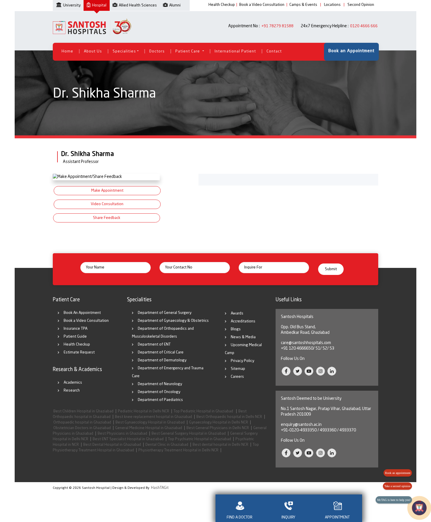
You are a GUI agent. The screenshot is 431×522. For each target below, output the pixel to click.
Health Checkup (221, 5)
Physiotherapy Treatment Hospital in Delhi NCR (178, 450)
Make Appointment (107, 191)
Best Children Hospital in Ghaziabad (83, 411)
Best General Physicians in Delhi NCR (217, 428)
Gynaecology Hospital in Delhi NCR (218, 422)
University (72, 5)
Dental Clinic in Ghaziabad (166, 445)
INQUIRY (288, 517)
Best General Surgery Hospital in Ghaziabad (189, 434)
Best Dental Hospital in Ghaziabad (112, 445)
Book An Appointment (82, 313)
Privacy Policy (242, 361)
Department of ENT (154, 344)
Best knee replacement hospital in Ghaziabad (153, 417)
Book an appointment (397, 473)
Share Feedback (106, 218)
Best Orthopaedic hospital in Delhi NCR (229, 417)
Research (72, 390)
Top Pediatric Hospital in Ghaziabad (204, 411)
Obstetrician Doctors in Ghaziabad (82, 428)
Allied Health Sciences (138, 5)
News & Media (243, 337)
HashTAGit (160, 488)
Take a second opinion (397, 486)
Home (67, 51)
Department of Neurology (160, 384)
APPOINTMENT (337, 517)
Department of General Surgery (164, 313)
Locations (332, 5)
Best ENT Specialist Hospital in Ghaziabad (128, 439)
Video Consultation (107, 204)
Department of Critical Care (161, 352)
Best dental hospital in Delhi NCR (220, 445)
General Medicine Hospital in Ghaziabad (148, 428)
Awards (237, 313)
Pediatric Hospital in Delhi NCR (143, 411)
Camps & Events (303, 5)
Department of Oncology (159, 392)
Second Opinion (360, 5)
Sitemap (238, 369)
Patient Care (188, 51)
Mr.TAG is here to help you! (393, 499)
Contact (274, 51)
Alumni (175, 5)
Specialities (124, 51)
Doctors (157, 51)
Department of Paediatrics (160, 400)
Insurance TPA (75, 329)
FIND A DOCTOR (239, 517)
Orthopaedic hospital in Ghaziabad (82, 422)
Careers (237, 377)
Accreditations (243, 321)
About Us (93, 51)
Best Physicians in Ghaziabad (122, 434)
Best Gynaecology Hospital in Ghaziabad (150, 422)
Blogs (236, 329)
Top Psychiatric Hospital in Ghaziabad (199, 439)
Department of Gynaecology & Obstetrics (173, 321)
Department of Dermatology (162, 360)
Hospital (99, 5)
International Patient (235, 51)
